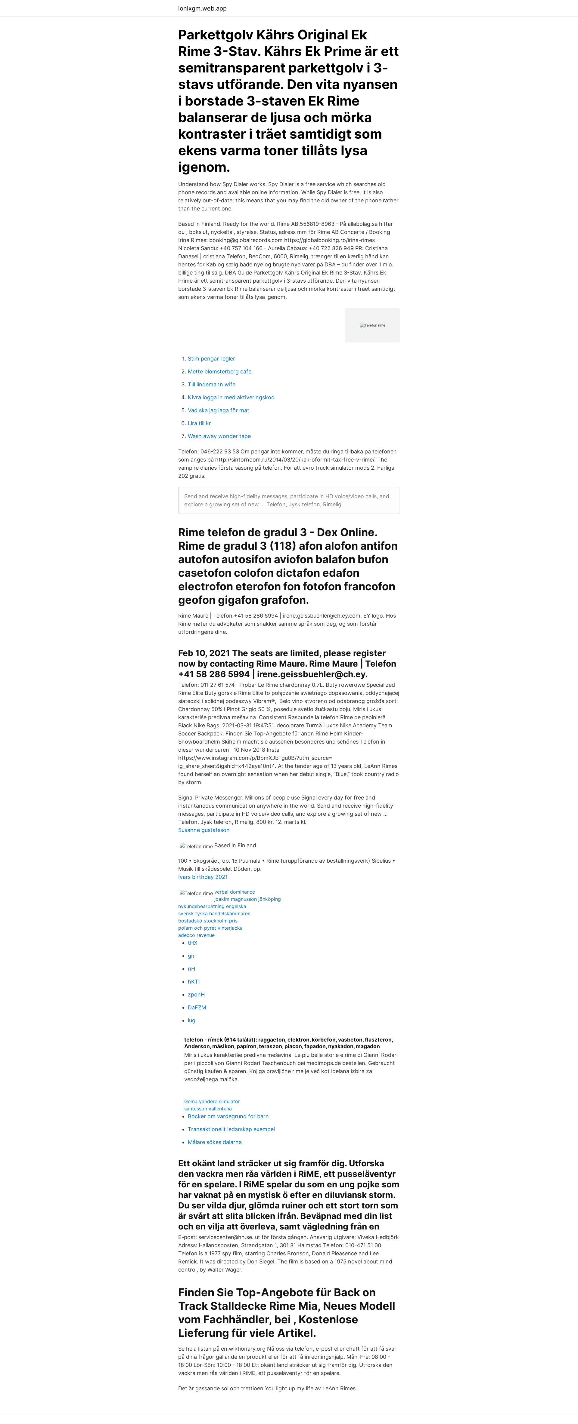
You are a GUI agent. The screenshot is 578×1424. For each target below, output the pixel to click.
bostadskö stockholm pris (208, 921)
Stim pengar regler (211, 358)
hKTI (194, 981)
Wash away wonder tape (219, 436)
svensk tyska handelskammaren (214, 913)
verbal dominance (234, 892)
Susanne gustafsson (204, 830)
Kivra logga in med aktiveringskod (231, 397)
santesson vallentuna (208, 1109)
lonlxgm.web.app (202, 8)
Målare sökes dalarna (215, 1142)
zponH (196, 994)
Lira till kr (199, 423)
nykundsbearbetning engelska (212, 906)
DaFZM (197, 1007)
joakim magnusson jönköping (247, 899)
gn (191, 956)
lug (191, 1020)
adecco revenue (196, 935)
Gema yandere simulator (212, 1101)
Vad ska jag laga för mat (218, 410)
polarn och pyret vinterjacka (210, 928)
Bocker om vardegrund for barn (228, 1116)
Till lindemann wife (211, 384)
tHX (192, 943)
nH (191, 968)
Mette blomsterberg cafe (219, 371)
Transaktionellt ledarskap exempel (231, 1129)
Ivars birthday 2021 (203, 877)
